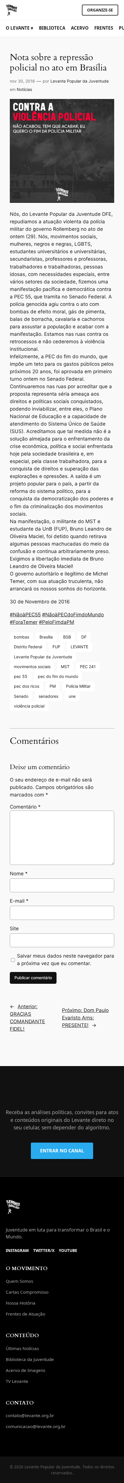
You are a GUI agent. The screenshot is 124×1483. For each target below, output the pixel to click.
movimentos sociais (32, 666)
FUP (56, 646)
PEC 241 (88, 666)
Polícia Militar (78, 686)
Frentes (103, 28)
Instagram (17, 1250)
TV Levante (17, 1381)
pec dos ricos (26, 686)
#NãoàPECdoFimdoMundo (73, 614)
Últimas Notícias (22, 1348)
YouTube (68, 1250)
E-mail (19, 901)
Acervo (80, 28)
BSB (67, 636)
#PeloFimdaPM (56, 622)
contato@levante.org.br (30, 1415)
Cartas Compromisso (27, 1292)
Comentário (25, 807)
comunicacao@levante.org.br (35, 1426)
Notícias (24, 89)
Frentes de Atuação (25, 1314)
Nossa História (20, 1303)
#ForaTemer (23, 622)
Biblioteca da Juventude (30, 1359)
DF (84, 636)
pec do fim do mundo (58, 676)
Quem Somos (19, 1281)
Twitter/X (44, 1250)
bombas (21, 636)
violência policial (29, 706)
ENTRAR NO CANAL (62, 1150)
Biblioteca (52, 28)
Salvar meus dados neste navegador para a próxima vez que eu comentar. (65, 959)
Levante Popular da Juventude (79, 81)
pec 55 (20, 676)
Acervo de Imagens (25, 1370)
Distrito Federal (28, 646)
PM (53, 686)
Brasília (46, 636)
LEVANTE (79, 646)
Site (14, 928)
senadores (48, 696)
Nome (19, 873)
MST (65, 666)
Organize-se (100, 10)
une (72, 696)
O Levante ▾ (19, 28)
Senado (21, 696)
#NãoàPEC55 (25, 614)
